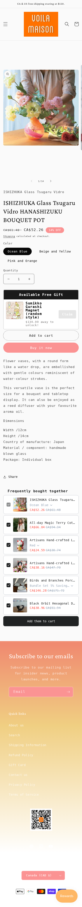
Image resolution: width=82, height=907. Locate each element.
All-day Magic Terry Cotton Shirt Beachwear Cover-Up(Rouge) (52, 523)
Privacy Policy (22, 784)
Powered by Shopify (54, 899)
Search (14, 735)
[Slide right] (51, 181)
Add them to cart (41, 621)
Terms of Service (24, 794)
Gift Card (17, 765)
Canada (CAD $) (39, 875)
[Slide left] (31, 181)
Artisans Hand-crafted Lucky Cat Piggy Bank (52, 540)
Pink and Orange (22, 261)
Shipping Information (27, 745)
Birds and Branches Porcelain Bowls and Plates (52, 580)
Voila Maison (33, 899)
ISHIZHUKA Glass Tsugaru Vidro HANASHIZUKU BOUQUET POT (52, 500)
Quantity (10, 270)
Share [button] (13, 476)
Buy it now (41, 348)
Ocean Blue (17, 251)
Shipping (9, 236)
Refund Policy (21, 755)
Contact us (18, 775)
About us (16, 725)
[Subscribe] (68, 692)
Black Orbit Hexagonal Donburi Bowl (52, 603)
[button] (5, 24)
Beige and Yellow (55, 251)
